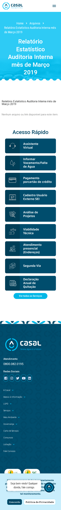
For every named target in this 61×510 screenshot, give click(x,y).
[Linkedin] (29, 378)
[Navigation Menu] (54, 6)
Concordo (14, 502)
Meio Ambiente (9, 417)
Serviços (7, 410)
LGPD (5, 403)
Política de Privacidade (40, 502)
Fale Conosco (9, 451)
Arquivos (34, 23)
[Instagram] (11, 378)
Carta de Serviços (11, 431)
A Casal (6, 390)
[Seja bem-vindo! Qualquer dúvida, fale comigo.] (49, 488)
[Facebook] (5, 378)
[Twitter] (17, 378)
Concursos (8, 437)
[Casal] (13, 5)
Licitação (7, 444)
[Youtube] (23, 378)
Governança (8, 424)
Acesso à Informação (12, 397)
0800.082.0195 (13, 364)
